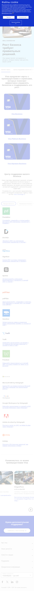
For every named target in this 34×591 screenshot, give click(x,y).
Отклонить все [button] (22, 17)
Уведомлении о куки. (7, 13)
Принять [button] (9, 17)
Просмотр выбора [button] (15, 22)
